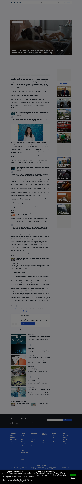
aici (10, 479)
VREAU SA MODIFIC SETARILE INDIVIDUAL (73, 478)
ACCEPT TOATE (73, 474)
